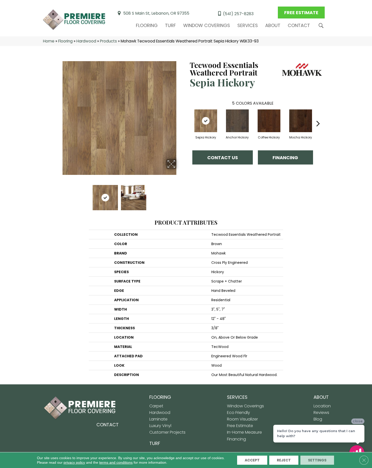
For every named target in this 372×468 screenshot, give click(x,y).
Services (247, 25)
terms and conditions (116, 462)
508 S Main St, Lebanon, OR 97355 (156, 13)
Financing (285, 157)
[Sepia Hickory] (205, 120)
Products (108, 41)
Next (179, 195)
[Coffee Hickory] (269, 120)
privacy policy (74, 462)
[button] (322, 25)
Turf (170, 25)
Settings (317, 460)
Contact (299, 25)
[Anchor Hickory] (237, 120)
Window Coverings (206, 25)
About (272, 25)
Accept (252, 460)
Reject (284, 460)
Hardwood (86, 41)
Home (48, 41)
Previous (58, 195)
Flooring (147, 25)
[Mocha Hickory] (300, 120)
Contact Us (222, 157)
